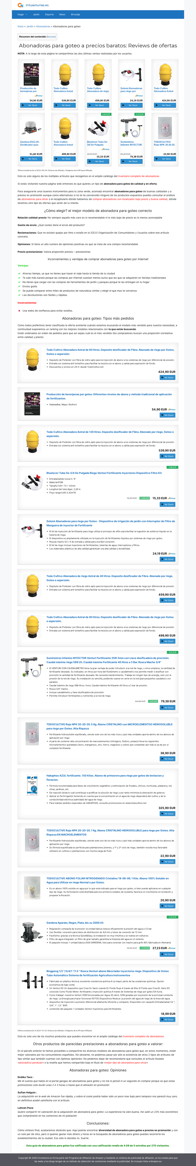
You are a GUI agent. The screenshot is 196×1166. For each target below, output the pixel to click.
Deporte (49, 14)
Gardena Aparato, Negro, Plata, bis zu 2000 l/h (74, 922)
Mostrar (51, 36)
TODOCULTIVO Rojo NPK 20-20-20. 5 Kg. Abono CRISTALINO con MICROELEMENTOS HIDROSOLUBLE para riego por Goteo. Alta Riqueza (109, 726)
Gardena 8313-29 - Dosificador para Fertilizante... (30, 143)
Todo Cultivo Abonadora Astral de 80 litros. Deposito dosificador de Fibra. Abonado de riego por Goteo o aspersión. (110, 619)
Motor (62, 14)
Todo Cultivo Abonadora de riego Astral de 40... (98, 90)
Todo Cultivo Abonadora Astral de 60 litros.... (163, 90)
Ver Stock (32, 105)
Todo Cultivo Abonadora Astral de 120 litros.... (63, 90)
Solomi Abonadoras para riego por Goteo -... (131, 90)
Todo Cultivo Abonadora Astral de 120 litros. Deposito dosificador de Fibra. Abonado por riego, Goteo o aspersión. (110, 434)
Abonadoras (43, 26)
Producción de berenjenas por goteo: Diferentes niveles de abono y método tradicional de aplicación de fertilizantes (109, 396)
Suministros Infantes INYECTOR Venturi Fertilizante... (131, 143)
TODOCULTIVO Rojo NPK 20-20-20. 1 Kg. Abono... (164, 143)
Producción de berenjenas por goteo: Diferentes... (30, 90)
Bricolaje (75, 14)
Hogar (21, 14)
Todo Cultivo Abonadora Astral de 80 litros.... (63, 143)
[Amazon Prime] (38, 95)
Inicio (21, 26)
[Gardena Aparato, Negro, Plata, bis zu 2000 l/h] (32, 932)
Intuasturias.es (37, 5)
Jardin (36, 14)
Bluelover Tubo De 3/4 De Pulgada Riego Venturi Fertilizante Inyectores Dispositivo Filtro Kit (104, 472)
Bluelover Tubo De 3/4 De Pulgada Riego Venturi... (97, 143)
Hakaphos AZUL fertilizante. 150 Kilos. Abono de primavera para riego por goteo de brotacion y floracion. (105, 777)
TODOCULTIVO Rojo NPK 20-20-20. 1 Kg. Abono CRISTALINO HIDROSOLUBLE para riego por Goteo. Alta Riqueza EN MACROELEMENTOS (110, 832)
